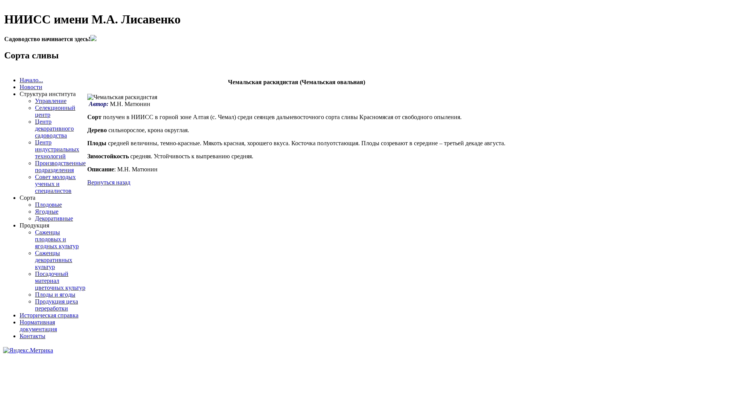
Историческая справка (49, 315)
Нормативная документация (38, 325)
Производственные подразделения (60, 166)
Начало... (31, 80)
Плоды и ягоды (55, 294)
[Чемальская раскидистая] (122, 97)
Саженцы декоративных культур (53, 260)
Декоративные (54, 218)
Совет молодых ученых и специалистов (55, 184)
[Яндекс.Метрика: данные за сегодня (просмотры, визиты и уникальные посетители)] (28, 350)
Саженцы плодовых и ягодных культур (57, 239)
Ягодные (46, 211)
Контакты (32, 336)
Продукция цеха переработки (56, 305)
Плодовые (48, 204)
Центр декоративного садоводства (54, 128)
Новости (31, 87)
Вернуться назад (108, 182)
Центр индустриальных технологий (57, 149)
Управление (50, 101)
